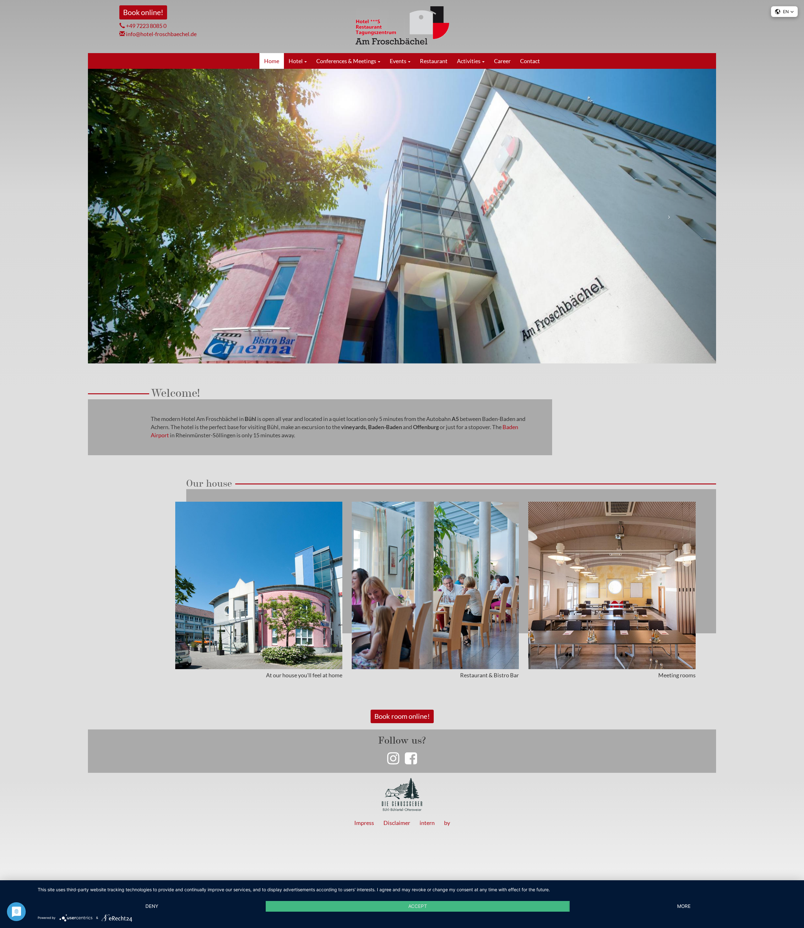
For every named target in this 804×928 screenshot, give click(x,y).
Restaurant (434, 60)
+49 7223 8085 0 (145, 25)
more (684, 906)
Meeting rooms (677, 675)
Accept (417, 906)
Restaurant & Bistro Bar (489, 675)
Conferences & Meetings (346, 60)
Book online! (143, 12)
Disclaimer (396, 822)
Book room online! (402, 716)
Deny (151, 906)
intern (427, 822)
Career (502, 60)
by (447, 822)
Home (271, 60)
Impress (364, 822)
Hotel (296, 60)
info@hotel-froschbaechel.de (161, 33)
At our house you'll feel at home (304, 675)
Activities (469, 60)
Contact (530, 60)
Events (398, 60)
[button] (135, 216)
